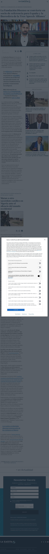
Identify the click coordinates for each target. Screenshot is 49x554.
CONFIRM (16, 309)
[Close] (45, 240)
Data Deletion (17, 314)
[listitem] (24, 260)
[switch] (39, 263)
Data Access (24, 314)
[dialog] (24, 277)
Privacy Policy (31, 314)
